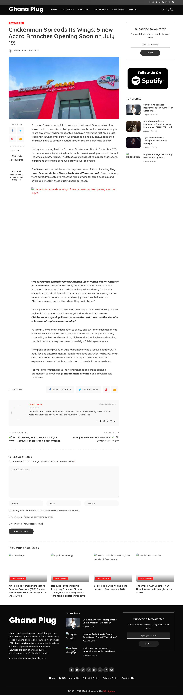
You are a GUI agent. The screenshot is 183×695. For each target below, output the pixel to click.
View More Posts (106, 404)
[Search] (172, 10)
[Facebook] (149, 2)
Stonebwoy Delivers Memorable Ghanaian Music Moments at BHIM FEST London (158, 124)
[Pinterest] (156, 2)
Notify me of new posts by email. (27, 524)
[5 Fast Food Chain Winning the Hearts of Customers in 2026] (113, 568)
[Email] (20, 139)
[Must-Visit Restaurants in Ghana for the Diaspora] (16, 161)
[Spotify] (172, 2)
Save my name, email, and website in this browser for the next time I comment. (45, 510)
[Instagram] (159, 2)
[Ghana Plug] (27, 10)
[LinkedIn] (163, 2)
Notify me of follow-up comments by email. (32, 517)
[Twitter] (153, 2)
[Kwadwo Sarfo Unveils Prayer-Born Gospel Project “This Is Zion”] (73, 637)
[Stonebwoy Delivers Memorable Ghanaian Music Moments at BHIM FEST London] (133, 126)
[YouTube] (166, 2)
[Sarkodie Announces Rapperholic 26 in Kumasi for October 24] (133, 110)
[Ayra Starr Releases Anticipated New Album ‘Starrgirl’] (133, 142)
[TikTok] (169, 2)
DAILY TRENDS (16, 23)
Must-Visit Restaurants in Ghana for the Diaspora (16, 176)
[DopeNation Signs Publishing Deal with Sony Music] (133, 158)
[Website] (97, 421)
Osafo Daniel (20, 50)
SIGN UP (150, 53)
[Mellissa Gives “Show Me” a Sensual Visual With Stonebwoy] (73, 651)
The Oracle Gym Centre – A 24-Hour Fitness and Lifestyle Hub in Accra (154, 589)
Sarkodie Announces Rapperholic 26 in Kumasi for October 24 (158, 108)
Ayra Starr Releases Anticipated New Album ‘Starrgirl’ (155, 140)
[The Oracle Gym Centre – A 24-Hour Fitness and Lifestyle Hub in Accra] (155, 568)
